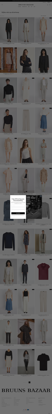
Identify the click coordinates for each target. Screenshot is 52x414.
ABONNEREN (18, 213)
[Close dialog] (41, 196)
